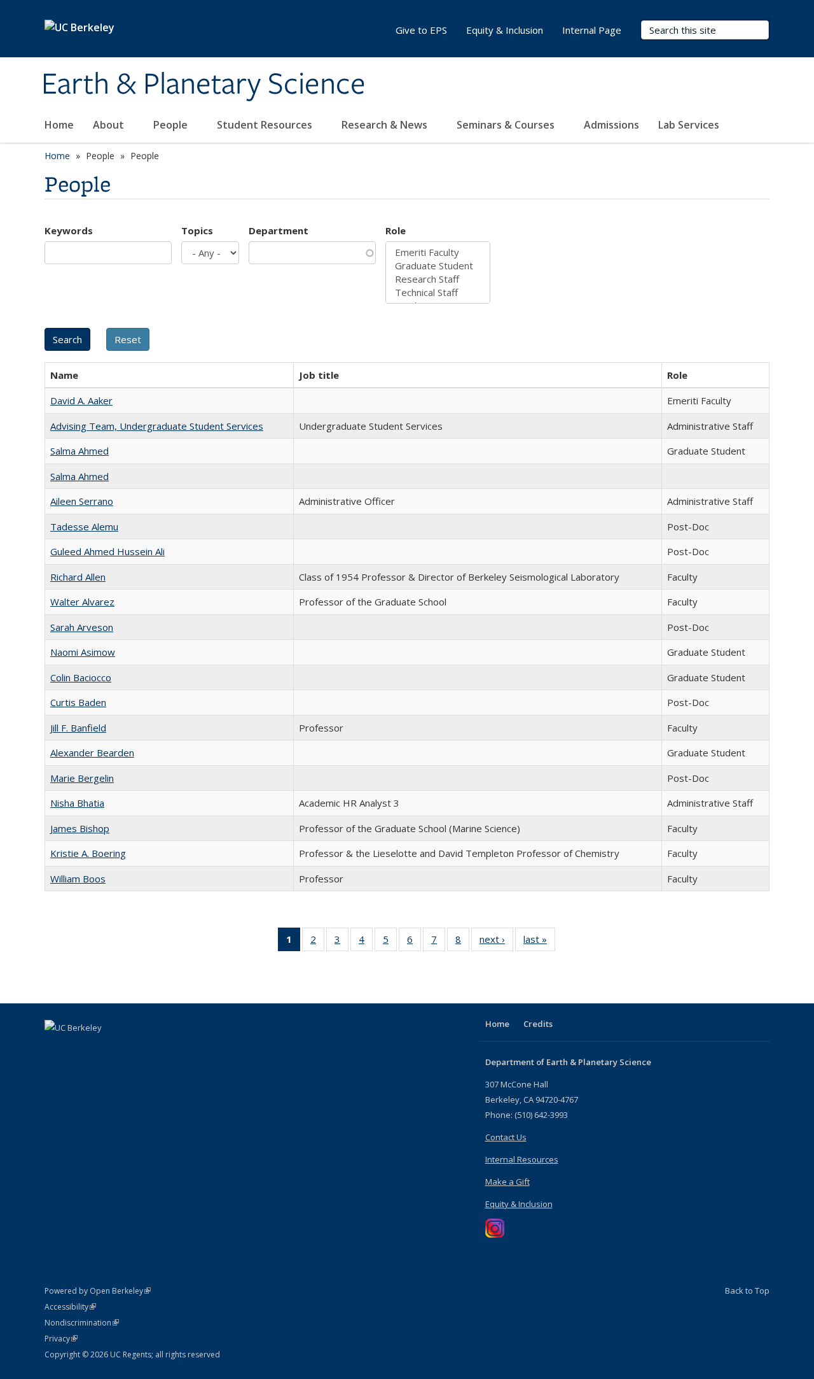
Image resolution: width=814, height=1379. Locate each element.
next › (496, 942)
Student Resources (266, 125)
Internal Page (591, 30)
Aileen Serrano (81, 501)
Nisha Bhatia (77, 802)
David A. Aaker (81, 400)
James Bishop (79, 828)
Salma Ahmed (79, 450)
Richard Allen (78, 576)
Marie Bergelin (82, 778)
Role (395, 230)
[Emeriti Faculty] (438, 252)
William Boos (78, 878)
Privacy (61, 1338)
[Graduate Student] (438, 265)
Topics (197, 230)
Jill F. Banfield (78, 727)
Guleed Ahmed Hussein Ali (107, 551)
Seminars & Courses (507, 125)
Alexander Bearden (92, 752)
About (110, 125)
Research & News (385, 125)
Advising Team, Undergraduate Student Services (156, 426)
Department (278, 230)
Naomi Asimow (82, 652)
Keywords (69, 230)
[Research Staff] (438, 279)
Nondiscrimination (82, 1322)
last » (539, 942)
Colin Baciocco (80, 677)
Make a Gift (507, 1181)
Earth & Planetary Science (203, 85)
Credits (538, 1023)
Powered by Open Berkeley (98, 1290)
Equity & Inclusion (504, 30)
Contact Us (506, 1137)
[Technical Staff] (438, 292)
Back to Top (747, 1290)
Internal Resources (521, 1159)
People (171, 125)
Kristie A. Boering (88, 853)
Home (59, 125)
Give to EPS (421, 30)
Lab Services (690, 125)
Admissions (611, 125)
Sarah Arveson (81, 627)
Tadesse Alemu (84, 526)
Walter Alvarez (82, 601)
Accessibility (70, 1306)
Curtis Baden (78, 702)
